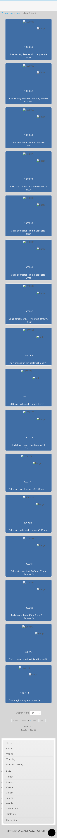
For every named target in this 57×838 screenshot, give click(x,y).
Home (9, 743)
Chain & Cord (12, 808)
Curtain (9, 792)
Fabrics (9, 798)
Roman (9, 777)
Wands (9, 803)
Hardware (11, 814)
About (9, 748)
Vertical (9, 787)
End (42, 721)
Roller (9, 771)
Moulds (9, 754)
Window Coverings (11, 13)
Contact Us (11, 820)
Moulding (10, 759)
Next (35, 721)
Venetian (10, 782)
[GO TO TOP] (51, 832)
